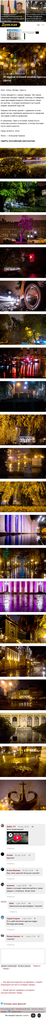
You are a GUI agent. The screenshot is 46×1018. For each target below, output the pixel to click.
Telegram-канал (16, 1011)
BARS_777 (11, 827)
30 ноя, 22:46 (27, 870)
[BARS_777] (2, 826)
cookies (26, 1015)
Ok (33, 1015)
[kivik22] (2, 855)
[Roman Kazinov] (2, 936)
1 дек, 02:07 (21, 903)
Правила (36, 966)
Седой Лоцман (13, 919)
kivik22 (10, 855)
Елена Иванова (13, 870)
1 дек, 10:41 (27, 919)
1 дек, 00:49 (21, 886)
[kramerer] (2, 885)
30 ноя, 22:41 (20, 855)
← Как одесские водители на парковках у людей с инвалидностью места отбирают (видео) (22, 983)
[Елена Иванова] (2, 870)
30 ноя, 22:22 (23, 827)
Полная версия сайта (7, 1009)
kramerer (11, 886)
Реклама (23, 40)
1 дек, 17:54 (30, 936)
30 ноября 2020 (12, 74)
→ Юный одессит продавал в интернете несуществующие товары (18, 991)
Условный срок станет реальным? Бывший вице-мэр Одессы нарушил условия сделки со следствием (12, 17)
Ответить (11, 848)
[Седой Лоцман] (2, 918)
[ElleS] (4, 901)
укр (38, 25)
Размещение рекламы (23, 1009)
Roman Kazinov (13, 936)
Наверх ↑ (6, 969)
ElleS (11, 903)
